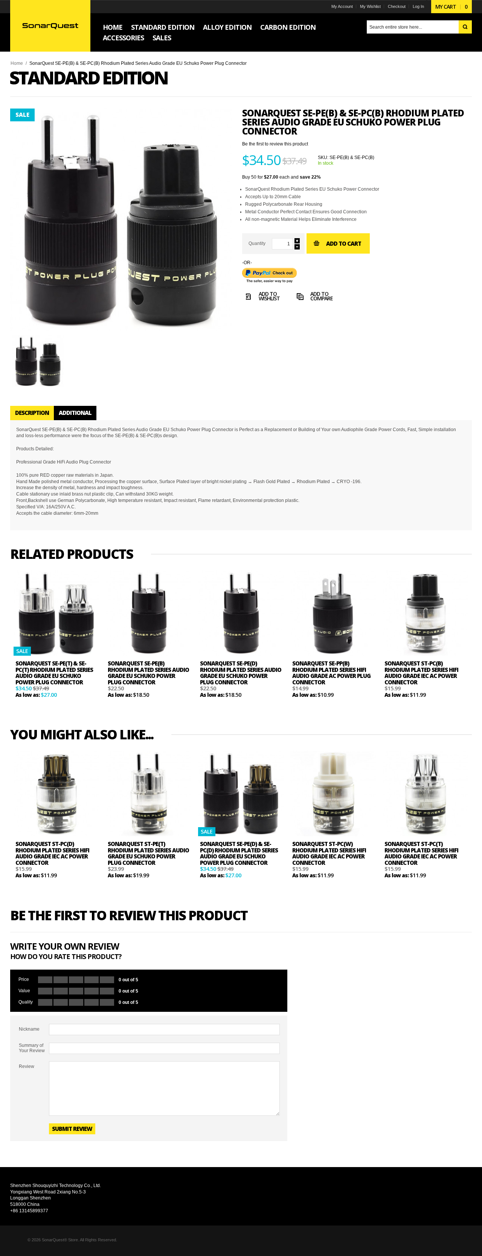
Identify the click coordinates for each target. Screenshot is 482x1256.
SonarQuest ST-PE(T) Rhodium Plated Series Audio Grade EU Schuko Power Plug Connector (148, 853)
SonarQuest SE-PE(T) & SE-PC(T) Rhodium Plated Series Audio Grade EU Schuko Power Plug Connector (54, 672)
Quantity (257, 243)
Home (17, 63)
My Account (342, 6)
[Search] (465, 27)
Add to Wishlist (269, 297)
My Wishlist (370, 6)
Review (26, 1066)
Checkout (397, 6)
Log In (418, 6)
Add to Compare (321, 297)
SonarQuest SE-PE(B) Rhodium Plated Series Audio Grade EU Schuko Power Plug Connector (148, 672)
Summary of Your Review (32, 1048)
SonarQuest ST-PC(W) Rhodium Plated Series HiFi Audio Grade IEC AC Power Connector (329, 853)
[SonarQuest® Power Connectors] (50, 25)
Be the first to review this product (275, 144)
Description (32, 412)
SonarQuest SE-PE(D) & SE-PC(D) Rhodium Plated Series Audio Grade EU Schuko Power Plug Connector (239, 853)
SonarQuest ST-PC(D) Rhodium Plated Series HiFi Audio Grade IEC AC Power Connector (52, 853)
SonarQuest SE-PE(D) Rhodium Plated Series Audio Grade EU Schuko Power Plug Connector (240, 672)
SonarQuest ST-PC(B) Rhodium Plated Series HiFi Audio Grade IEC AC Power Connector (421, 672)
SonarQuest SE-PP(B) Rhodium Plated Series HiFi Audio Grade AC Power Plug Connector (331, 672)
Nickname (29, 1029)
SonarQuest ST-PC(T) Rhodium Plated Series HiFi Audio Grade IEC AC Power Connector (421, 853)
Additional (75, 412)
